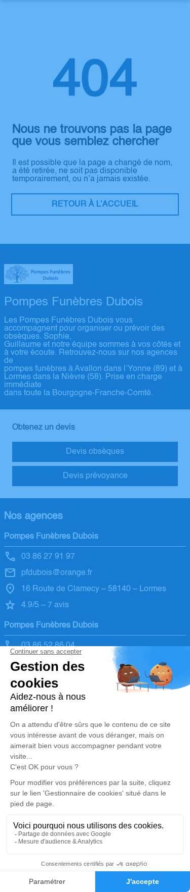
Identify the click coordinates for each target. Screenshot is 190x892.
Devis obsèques (95, 452)
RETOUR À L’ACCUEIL (95, 204)
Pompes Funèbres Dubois (51, 537)
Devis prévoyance (95, 476)
